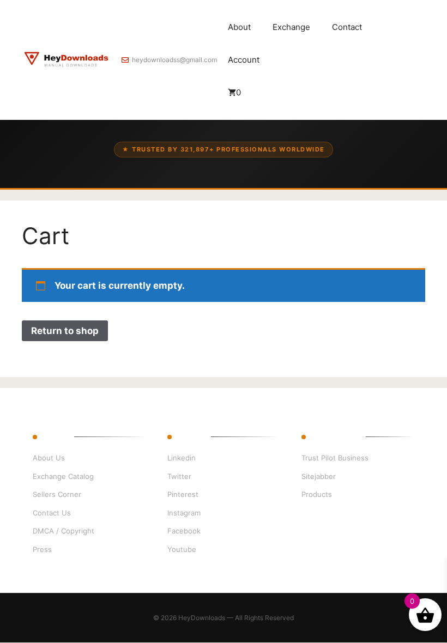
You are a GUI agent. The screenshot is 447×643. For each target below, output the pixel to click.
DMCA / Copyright (63, 530)
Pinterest (182, 494)
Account (243, 59)
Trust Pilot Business (335, 457)
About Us (49, 457)
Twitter (179, 476)
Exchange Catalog (63, 476)
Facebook (184, 530)
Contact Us (52, 512)
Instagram (184, 512)
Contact (347, 27)
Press (42, 549)
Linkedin (181, 457)
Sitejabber (318, 476)
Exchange (291, 27)
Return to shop (65, 330)
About (239, 27)
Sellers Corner (57, 494)
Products (316, 494)
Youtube (181, 549)
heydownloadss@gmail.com (174, 60)
